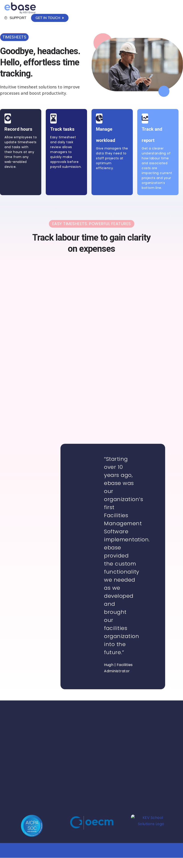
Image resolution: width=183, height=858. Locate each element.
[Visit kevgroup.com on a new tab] (151, 827)
